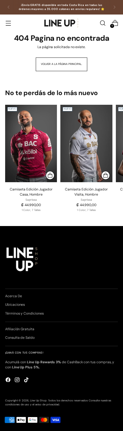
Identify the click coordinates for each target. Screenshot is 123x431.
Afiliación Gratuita (19, 329)
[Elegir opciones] (50, 175)
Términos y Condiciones (24, 313)
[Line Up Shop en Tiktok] (26, 380)
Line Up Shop (38, 400)
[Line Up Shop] (61, 23)
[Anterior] (8, 7)
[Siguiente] (114, 7)
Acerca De (13, 296)
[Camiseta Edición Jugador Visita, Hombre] (86, 143)
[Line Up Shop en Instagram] (17, 380)
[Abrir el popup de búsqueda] (102, 23)
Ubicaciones (15, 304)
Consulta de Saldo (20, 337)
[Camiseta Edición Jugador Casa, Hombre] (31, 143)
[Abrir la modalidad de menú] (8, 23)
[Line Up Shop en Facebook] (8, 380)
